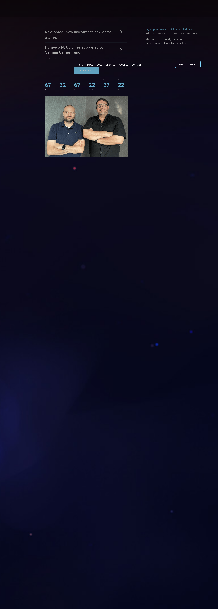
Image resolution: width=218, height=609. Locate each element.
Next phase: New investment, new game (78, 32)
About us (123, 64)
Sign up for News (187, 64)
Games (89, 64)
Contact (136, 64)
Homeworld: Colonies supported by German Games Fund (74, 50)
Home (80, 64)
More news (86, 70)
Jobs (99, 64)
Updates (110, 64)
